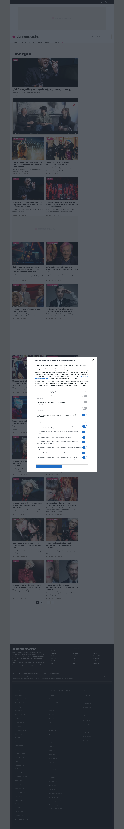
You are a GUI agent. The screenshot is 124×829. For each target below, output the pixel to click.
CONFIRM (49, 466)
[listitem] (62, 392)
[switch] (84, 396)
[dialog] (62, 414)
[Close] (93, 361)
